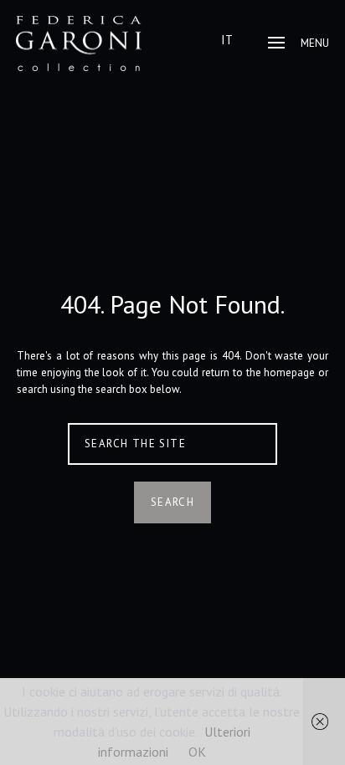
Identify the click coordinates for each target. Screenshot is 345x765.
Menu (315, 43)
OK (197, 751)
